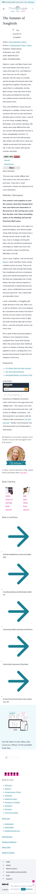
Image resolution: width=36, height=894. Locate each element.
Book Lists (6, 818)
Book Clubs (6, 847)
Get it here (31, 2)
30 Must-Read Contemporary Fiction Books (15, 664)
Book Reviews (7, 837)
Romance (8, 809)
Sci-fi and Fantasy (11, 813)
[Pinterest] (17, 774)
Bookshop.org (9, 164)
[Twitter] (14, 774)
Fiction (29, 45)
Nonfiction (8, 806)
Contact (9, 878)
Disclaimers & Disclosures (16, 872)
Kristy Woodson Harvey (18, 42)
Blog (8, 875)
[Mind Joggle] (18, 9)
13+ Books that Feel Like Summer (18, 368)
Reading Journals (8, 852)
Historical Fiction (11, 799)
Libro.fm (7, 160)
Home (8, 861)
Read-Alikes (9, 827)
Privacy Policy (11, 868)
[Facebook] (11, 774)
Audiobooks (9, 824)
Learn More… (24, 472)
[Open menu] (3, 8)
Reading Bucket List (12, 831)
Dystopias (8, 796)
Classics (8, 789)
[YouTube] (6, 774)
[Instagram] (9, 774)
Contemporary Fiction (17, 45)
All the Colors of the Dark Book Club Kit (9, 503)
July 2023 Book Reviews (14, 372)
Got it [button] (23, 889)
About (8, 865)
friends (5, 262)
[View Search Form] (33, 9)
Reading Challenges (9, 842)
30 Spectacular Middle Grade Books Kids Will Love (17, 629)
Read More (29, 889)
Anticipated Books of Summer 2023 (18, 375)
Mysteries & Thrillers (12, 802)
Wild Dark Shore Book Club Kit (26, 503)
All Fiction (8, 785)
